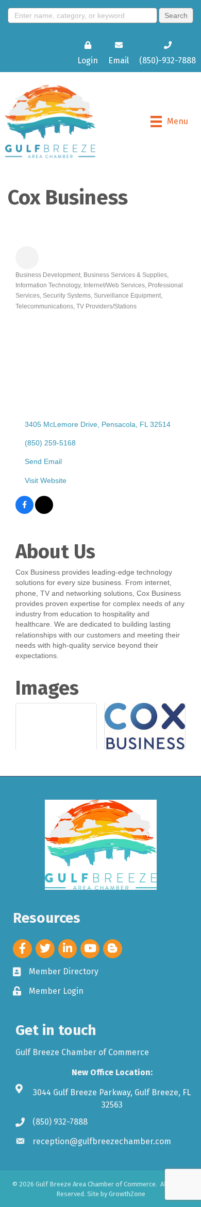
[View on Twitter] (44, 511)
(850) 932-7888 (60, 1122)
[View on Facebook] (24, 511)
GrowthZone (127, 1194)
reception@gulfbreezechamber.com (101, 1141)
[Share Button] (27, 257)
